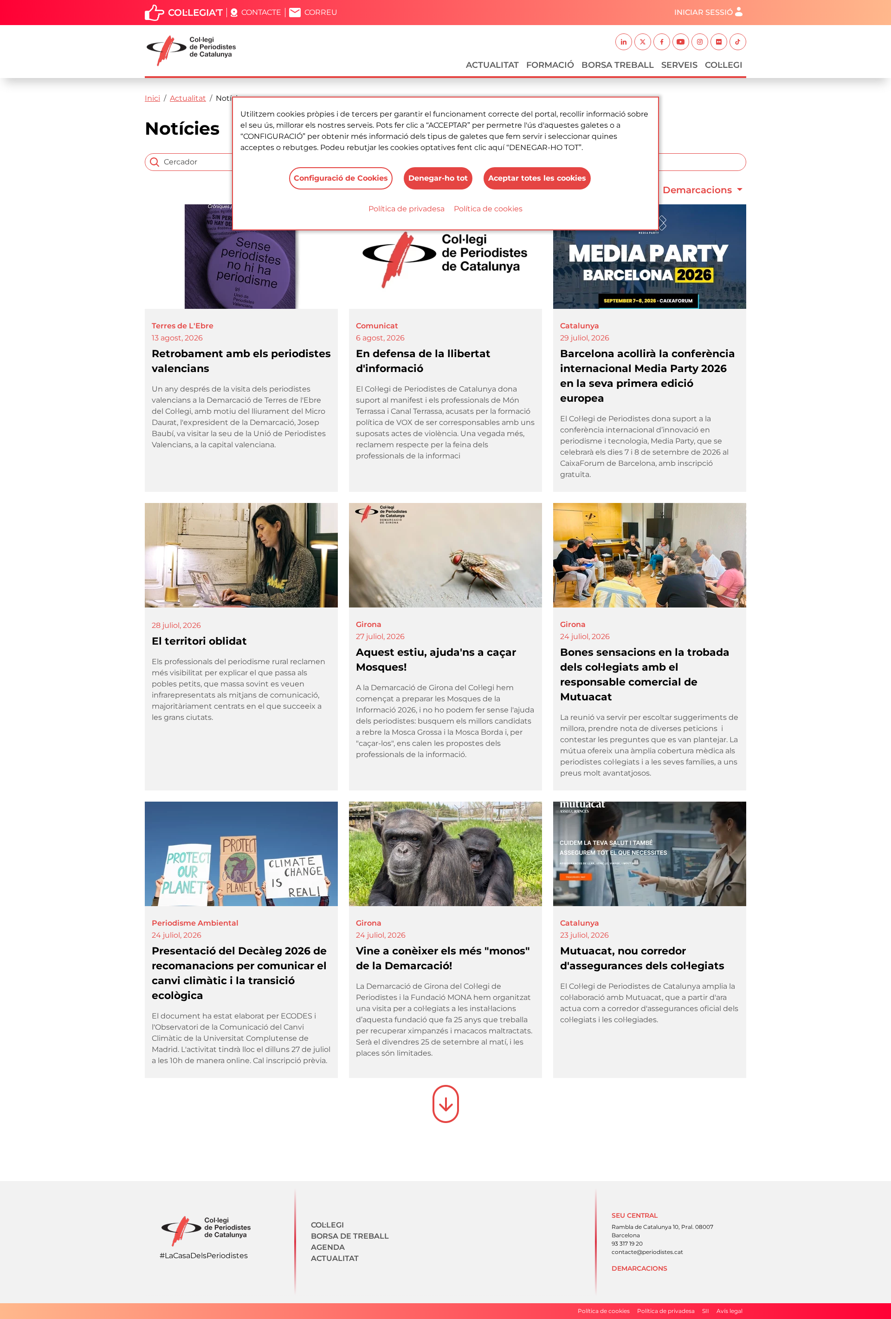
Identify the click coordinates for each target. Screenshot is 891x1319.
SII (705, 1310)
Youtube (680, 41)
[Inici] (195, 50)
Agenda (328, 1247)
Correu (320, 12)
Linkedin (623, 41)
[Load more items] (445, 1104)
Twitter (642, 41)
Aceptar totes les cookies (537, 178)
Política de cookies (488, 208)
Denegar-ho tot (438, 178)
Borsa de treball (350, 1236)
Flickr (718, 41)
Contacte (261, 12)
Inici (152, 98)
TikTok (738, 41)
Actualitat (492, 65)
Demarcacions (699, 190)
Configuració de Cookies (341, 178)
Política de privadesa (406, 208)
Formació (550, 65)
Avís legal (729, 1310)
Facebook (661, 41)
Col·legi (723, 65)
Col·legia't (195, 12)
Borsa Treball (617, 65)
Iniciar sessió (703, 12)
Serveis (679, 65)
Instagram (699, 41)
